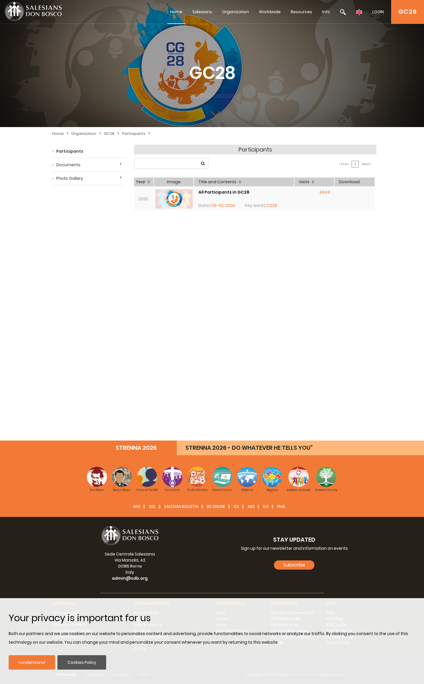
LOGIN (378, 12)
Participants (133, 133)
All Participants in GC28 (223, 192)
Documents (68, 165)
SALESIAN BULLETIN (181, 506)
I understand (32, 662)
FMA (281, 506)
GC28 (109, 133)
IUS (266, 506)
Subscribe (294, 565)
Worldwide (270, 12)
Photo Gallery (69, 178)
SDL (152, 506)
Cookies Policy (81, 662)
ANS (136, 506)
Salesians (202, 12)
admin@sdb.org (130, 578)
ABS (251, 506)
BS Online (216, 506)
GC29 (407, 11)
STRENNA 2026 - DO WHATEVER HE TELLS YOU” (249, 448)
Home (176, 12)
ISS (236, 506)
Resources (301, 12)
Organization (235, 12)
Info (326, 12)
